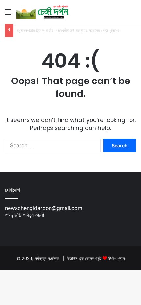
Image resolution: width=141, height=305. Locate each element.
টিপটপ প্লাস (116, 258)
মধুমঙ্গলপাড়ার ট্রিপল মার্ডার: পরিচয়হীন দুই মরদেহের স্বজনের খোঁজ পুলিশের (68, 30)
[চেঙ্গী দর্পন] (42, 12)
